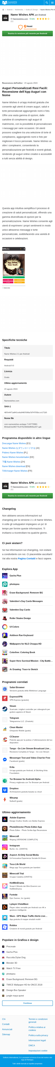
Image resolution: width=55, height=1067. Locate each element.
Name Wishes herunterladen (15, 457)
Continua (27, 1003)
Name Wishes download (13, 466)
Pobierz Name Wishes (12, 452)
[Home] (3, 10)
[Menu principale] (52, 2)
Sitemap (6, 1034)
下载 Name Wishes (11, 462)
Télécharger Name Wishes (15, 471)
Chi (3, 1019)
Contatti (5, 1024)
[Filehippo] (9, 2)
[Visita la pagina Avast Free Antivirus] (27, 27)
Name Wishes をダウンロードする (18, 448)
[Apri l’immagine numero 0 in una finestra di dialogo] (13, 267)
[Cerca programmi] (47, 2)
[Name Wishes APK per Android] (5, 18)
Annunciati (7, 1029)
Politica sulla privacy (38, 1035)
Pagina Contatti (27, 558)
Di (19, 19)
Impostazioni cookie (38, 1051)
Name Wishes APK (28, 14)
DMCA (32, 1045)
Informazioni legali (37, 1040)
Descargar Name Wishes (14, 443)
